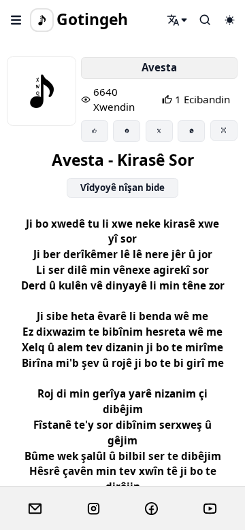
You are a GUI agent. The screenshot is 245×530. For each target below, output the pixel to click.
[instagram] (93, 509)
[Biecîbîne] (94, 131)
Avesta (159, 67)
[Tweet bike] (159, 131)
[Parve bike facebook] (126, 131)
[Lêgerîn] (177, 19)
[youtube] (210, 509)
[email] (35, 509)
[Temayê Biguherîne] (229, 19)
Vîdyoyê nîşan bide (122, 187)
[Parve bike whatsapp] (191, 131)
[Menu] (16, 19)
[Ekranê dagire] (224, 130)
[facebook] (151, 509)
